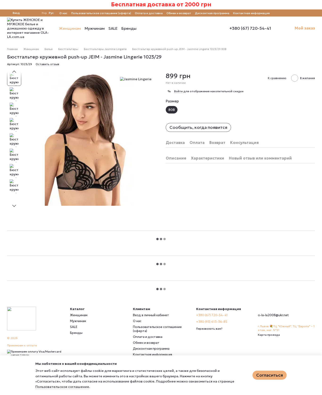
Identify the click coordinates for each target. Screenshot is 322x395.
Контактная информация (251, 13)
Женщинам (70, 28)
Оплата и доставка (149, 13)
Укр (44, 13)
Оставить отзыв (47, 64)
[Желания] (35, 13)
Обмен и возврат (178, 13)
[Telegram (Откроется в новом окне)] (302, 13)
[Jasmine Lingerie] (136, 78)
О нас (63, 13)
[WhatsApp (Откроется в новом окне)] (313, 13)
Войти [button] (178, 91)
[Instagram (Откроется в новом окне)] (290, 13)
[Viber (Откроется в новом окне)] (307, 13)
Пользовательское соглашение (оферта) (101, 13)
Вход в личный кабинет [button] (151, 315)
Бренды (128, 28)
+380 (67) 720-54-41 (250, 28)
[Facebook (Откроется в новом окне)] (296, 13)
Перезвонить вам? (209, 328)
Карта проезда (269, 334)
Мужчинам (95, 28)
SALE (113, 28)
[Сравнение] (26, 13)
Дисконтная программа (212, 13)
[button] (318, 4)
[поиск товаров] (145, 28)
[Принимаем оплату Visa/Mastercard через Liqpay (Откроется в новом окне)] (35, 353)
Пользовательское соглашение (62, 387)
